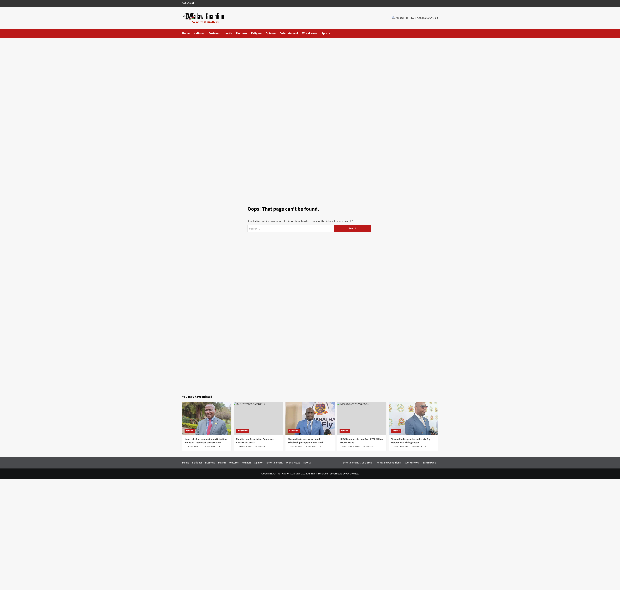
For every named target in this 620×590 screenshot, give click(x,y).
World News (309, 33)
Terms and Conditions (388, 462)
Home (186, 33)
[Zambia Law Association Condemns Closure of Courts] (258, 418)
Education (293, 430)
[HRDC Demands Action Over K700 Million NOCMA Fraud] (361, 418)
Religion (256, 33)
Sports (325, 33)
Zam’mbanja (429, 462)
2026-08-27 (210, 446)
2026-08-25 (416, 446)
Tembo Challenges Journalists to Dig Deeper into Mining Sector (410, 440)
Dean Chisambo (194, 446)
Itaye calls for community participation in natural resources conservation (206, 440)
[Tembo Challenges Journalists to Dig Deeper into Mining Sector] (413, 418)
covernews (336, 473)
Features (241, 33)
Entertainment (289, 33)
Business (214, 33)
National (199, 33)
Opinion (271, 33)
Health (228, 33)
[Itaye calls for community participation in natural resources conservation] (206, 418)
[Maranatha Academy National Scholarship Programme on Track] (310, 418)
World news (243, 430)
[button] (436, 33)
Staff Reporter (296, 446)
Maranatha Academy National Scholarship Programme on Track (305, 440)
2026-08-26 (311, 446)
